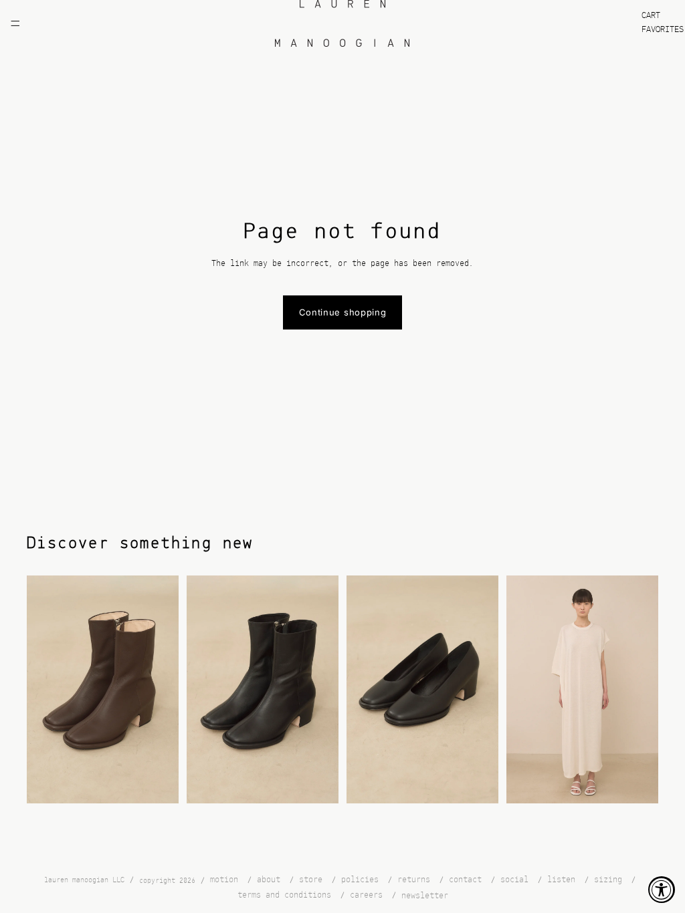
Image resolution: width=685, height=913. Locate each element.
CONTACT (465, 880)
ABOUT (268, 880)
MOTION (224, 880)
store (310, 880)
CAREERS (366, 895)
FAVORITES (663, 29)
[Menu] (15, 23)
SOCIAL (514, 880)
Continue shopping (343, 312)
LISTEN (561, 880)
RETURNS (413, 880)
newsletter (424, 896)
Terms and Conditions (284, 895)
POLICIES (360, 880)
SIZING (608, 880)
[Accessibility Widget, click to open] (661, 889)
